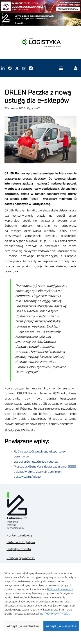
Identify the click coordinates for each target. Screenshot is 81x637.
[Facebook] (10, 68)
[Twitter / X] (17, 68)
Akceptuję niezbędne (23, 626)
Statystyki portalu (19, 549)
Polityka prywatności (21, 558)
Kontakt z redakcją (19, 535)
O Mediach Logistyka (21, 542)
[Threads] (31, 68)
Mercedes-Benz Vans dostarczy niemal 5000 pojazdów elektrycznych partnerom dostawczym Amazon (45, 471)
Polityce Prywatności (60, 589)
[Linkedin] (3, 68)
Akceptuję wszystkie (61, 626)
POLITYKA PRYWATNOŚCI (53, 613)
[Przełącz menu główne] (61, 68)
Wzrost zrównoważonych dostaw (36, 461)
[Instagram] (24, 68)
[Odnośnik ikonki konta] (75, 68)
